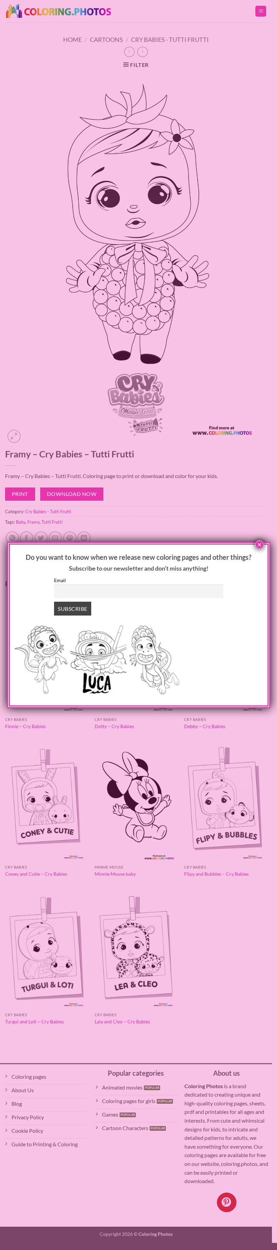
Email (60, 580)
